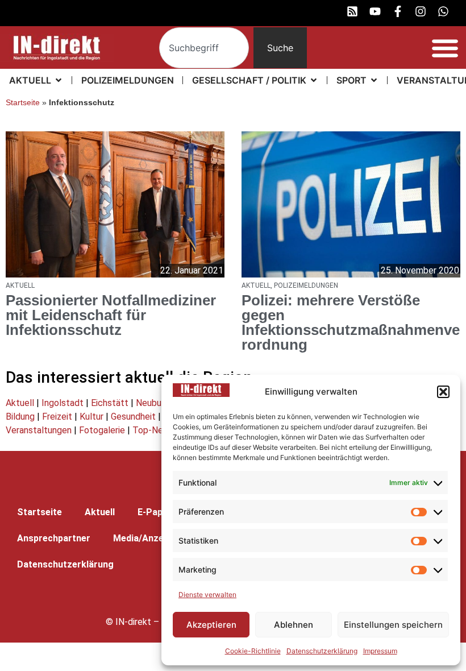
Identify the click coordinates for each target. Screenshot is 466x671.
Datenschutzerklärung (321, 651)
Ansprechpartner (53, 538)
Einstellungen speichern (393, 624)
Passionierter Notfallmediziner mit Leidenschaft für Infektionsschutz (111, 315)
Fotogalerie (102, 430)
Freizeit (57, 416)
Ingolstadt (62, 402)
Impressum (380, 651)
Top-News (153, 430)
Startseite (23, 102)
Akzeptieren (211, 624)
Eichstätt (109, 402)
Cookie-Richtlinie (253, 651)
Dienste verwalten (207, 594)
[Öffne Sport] (373, 80)
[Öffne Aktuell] (58, 80)
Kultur (91, 416)
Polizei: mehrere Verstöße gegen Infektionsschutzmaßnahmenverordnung (351, 322)
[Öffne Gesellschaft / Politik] (313, 80)
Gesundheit (133, 416)
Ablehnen (293, 624)
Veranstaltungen (39, 430)
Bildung (20, 416)
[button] (443, 391)
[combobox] (204, 47)
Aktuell (20, 402)
